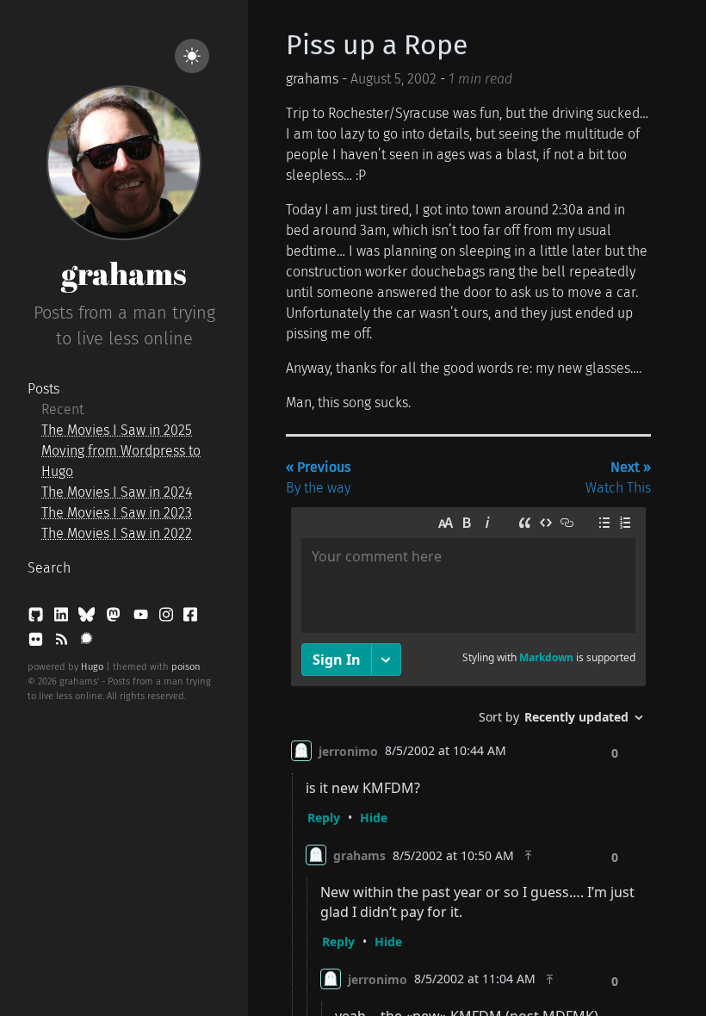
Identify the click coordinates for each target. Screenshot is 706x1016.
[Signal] (86, 643)
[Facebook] (190, 618)
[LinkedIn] (62, 618)
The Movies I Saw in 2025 (116, 430)
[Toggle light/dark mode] (192, 56)
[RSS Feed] (62, 643)
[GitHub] (37, 618)
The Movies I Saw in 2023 (116, 513)
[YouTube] (142, 618)
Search (49, 568)
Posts (43, 389)
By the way (318, 477)
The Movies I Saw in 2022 (116, 533)
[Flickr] (37, 643)
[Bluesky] (88, 618)
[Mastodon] (115, 618)
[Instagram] (167, 618)
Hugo (92, 666)
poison (186, 666)
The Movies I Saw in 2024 (116, 492)
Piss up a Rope (377, 44)
